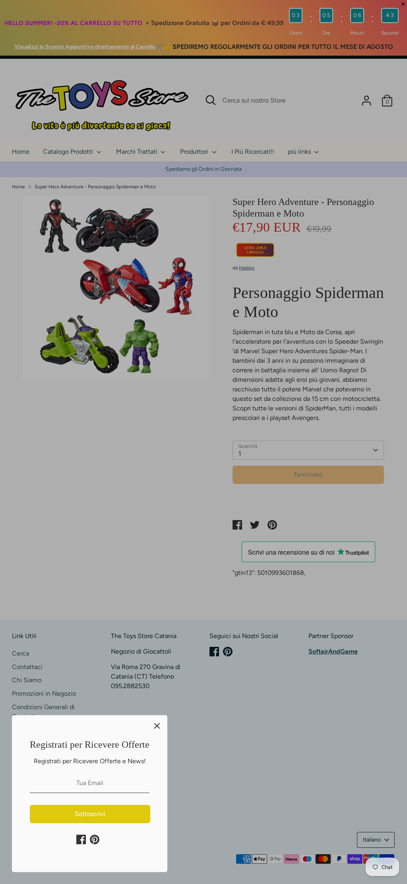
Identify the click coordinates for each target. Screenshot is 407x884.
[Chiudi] (157, 725)
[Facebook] (81, 839)
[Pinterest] (94, 839)
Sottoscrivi (90, 814)
